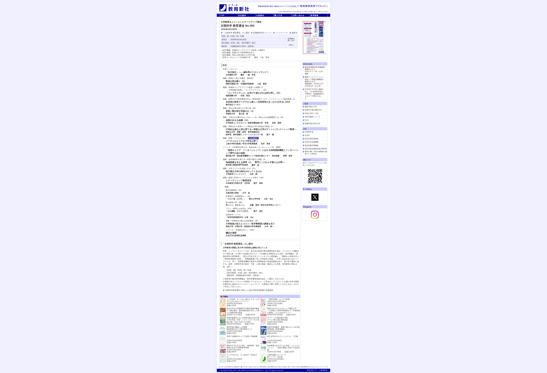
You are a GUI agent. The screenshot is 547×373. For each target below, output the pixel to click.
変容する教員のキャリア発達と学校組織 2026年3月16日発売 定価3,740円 (242, 339)
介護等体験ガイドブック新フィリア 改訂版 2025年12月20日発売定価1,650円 (276, 358)
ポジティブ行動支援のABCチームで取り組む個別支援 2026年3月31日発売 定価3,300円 (277, 321)
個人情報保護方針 (285, 11)
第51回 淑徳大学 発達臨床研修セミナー (315, 68)
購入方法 (278, 15)
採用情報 (315, 15)
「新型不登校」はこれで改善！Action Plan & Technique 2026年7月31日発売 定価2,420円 (279, 302)
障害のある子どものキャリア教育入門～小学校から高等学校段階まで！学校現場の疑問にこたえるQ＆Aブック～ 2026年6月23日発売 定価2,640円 (283, 312)
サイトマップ (321, 367)
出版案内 (260, 15)
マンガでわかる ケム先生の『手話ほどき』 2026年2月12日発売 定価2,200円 (242, 358)
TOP (325, 11)
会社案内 (242, 15)
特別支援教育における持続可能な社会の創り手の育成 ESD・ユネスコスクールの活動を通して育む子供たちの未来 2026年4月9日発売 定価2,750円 (243, 321)
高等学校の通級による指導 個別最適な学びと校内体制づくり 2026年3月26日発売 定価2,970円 (239, 330)
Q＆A (313, 367)
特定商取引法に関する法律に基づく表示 (308, 11)
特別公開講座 (317, 79)
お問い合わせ (298, 15)
